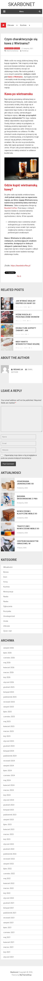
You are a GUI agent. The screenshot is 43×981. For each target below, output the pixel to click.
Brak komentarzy (12, 51)
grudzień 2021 (8, 903)
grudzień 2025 (8, 687)
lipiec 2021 (7, 927)
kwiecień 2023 (8, 829)
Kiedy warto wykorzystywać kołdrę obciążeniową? (27, 343)
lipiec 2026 (7, 653)
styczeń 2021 (8, 957)
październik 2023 (9, 815)
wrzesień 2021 (9, 918)
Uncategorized (9, 616)
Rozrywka (7, 611)
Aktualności (9, 48)
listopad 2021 (8, 908)
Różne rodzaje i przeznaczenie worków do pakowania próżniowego (27, 315)
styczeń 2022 (8, 898)
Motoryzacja (8, 592)
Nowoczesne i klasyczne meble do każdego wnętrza (27, 512)
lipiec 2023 (7, 824)
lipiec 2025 (7, 712)
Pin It (19, 276)
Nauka (5, 596)
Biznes (6, 572)
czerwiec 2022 (9, 873)
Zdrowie (6, 626)
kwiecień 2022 (8, 883)
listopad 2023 (8, 810)
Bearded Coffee (10, 208)
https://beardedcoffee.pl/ (20, 266)
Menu (21, 11)
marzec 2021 (8, 947)
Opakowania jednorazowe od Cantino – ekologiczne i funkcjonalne (25, 482)
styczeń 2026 (8, 682)
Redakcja (25, 51)
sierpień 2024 (8, 766)
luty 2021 (6, 952)
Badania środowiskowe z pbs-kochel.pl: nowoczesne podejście (27, 497)
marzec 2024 (8, 790)
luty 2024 (6, 795)
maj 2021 (7, 937)
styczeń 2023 (8, 844)
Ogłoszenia (7, 606)
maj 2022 (7, 878)
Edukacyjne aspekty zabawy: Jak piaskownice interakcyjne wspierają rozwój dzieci (26, 329)
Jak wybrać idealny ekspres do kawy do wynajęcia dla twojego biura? (25, 302)
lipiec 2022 (7, 869)
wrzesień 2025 (9, 702)
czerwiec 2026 (9, 658)
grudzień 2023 (8, 805)
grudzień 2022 (8, 849)
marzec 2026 (8, 672)
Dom (5, 577)
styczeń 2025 (8, 741)
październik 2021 (9, 913)
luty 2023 (6, 839)
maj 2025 (7, 721)
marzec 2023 (8, 834)
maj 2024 (7, 780)
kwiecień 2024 (8, 785)
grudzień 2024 (8, 746)
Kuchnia (17, 48)
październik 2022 (9, 854)
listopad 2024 (8, 751)
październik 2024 (9, 756)
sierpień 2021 (8, 923)
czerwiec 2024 (9, 775)
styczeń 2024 (8, 800)
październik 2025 (9, 697)
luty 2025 (6, 736)
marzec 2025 (8, 731)
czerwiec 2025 (9, 716)
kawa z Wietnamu (15, 77)
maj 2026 (7, 663)
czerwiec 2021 (9, 932)
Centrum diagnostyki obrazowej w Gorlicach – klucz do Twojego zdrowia (28, 542)
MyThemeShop (26, 975)
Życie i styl (7, 631)
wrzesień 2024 (9, 761)
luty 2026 (6, 677)
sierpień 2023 (8, 820)
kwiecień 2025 (8, 726)
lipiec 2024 (7, 770)
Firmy (5, 582)
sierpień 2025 (8, 707)
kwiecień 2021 (8, 942)
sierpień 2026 (8, 648)
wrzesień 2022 (9, 859)
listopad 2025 (8, 692)
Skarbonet (21, 4)
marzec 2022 (8, 888)
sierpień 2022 (8, 864)
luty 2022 (6, 893)
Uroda (5, 621)
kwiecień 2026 (8, 667)
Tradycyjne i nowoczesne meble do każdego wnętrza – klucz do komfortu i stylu (28, 527)
